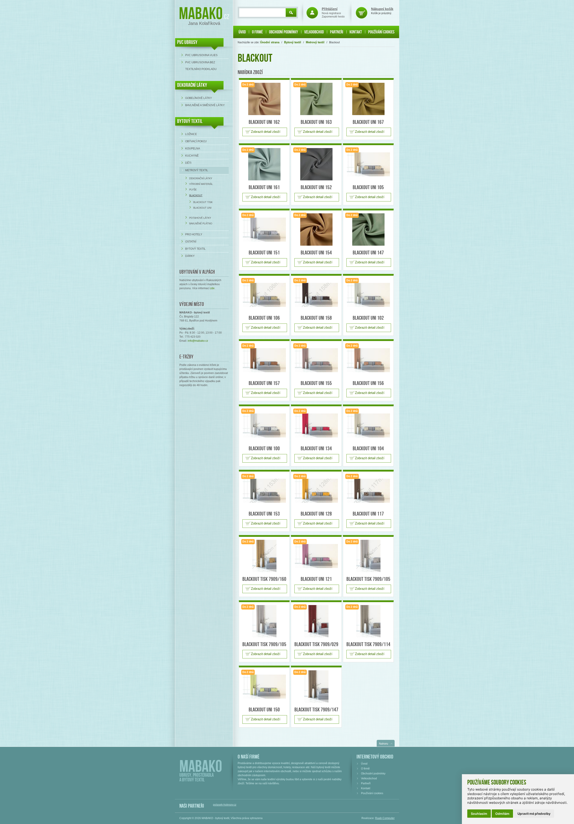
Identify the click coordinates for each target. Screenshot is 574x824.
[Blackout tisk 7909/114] (368, 621)
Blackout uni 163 (316, 122)
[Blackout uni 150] (264, 687)
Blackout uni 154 (316, 252)
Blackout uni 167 (368, 122)
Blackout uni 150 (264, 709)
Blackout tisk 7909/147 (316, 709)
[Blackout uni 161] (264, 164)
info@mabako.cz (198, 340)
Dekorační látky (200, 178)
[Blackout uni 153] (264, 491)
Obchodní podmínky (283, 32)
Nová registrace (331, 13)
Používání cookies (381, 32)
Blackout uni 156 (368, 383)
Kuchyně (192, 155)
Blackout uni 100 (264, 448)
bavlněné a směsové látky (205, 105)
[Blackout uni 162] (264, 99)
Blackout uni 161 (264, 187)
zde (212, 288)
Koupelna (192, 148)
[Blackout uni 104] (368, 425)
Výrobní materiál (201, 184)
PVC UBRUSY (187, 42)
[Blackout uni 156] (368, 360)
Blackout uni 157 (264, 383)
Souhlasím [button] (479, 813)
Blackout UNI (202, 207)
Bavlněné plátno (200, 223)
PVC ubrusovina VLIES (201, 55)
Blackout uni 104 (368, 448)
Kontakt (356, 32)
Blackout (195, 195)
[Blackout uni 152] (316, 164)
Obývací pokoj (196, 141)
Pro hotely (193, 234)
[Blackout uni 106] (264, 295)
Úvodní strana (269, 42)
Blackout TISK (203, 202)
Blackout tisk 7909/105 (368, 579)
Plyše (193, 189)
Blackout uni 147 (368, 252)
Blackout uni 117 (368, 514)
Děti (188, 162)
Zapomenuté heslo (333, 16)
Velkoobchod (314, 32)
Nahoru (383, 743)
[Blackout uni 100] (264, 425)
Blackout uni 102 (368, 318)
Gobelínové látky (198, 98)
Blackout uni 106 (264, 318)
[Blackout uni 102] (368, 295)
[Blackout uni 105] (368, 164)
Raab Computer (385, 818)
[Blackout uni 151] (264, 230)
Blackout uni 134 (316, 448)
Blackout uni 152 (316, 187)
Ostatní (190, 241)
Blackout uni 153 (264, 514)
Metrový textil (196, 170)
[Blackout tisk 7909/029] (316, 621)
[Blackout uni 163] (316, 99)
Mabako (201, 14)
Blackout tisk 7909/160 (264, 579)
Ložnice (191, 134)
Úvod (242, 32)
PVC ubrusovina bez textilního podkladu (201, 66)
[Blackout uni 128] (316, 491)
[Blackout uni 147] (368, 229)
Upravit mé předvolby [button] (533, 813)
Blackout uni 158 (316, 318)
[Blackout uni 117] (368, 491)
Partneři (336, 32)
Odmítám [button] (502, 813)
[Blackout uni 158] (316, 295)
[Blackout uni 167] (368, 99)
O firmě (257, 32)
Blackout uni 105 (368, 187)
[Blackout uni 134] (316, 425)
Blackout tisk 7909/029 (316, 644)
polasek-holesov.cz (224, 804)
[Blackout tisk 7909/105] (368, 556)
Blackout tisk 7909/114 (368, 644)
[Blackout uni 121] (316, 556)
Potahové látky (200, 217)
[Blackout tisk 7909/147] (316, 686)
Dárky (190, 256)
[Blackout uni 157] (264, 360)
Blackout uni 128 (316, 514)
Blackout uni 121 (316, 579)
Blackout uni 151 (264, 252)
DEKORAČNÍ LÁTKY (192, 85)
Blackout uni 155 (316, 383)
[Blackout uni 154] (316, 229)
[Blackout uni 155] (316, 360)
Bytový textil (189, 121)
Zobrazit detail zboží (265, 131)
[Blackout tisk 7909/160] (264, 556)
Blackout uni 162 (264, 122)
